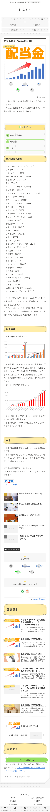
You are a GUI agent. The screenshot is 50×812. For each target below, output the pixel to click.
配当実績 (13, 142)
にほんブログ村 (10, 485)
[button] (32, 90)
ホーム (13, 798)
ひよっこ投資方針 (37, 798)
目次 (23, 127)
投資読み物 (13, 804)
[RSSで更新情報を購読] (27, 591)
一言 (11, 148)
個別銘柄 (13, 801)
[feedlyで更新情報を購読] (23, 591)
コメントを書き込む (26, 760)
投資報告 (37, 801)
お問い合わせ (37, 804)
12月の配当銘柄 (16, 135)
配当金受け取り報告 (12, 549)
